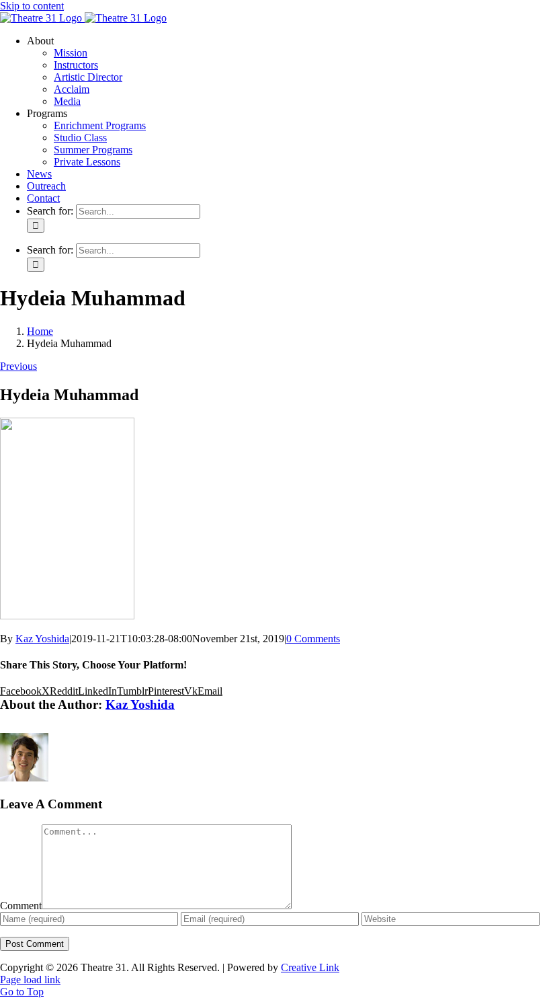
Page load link (30, 979)
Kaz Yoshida (42, 638)
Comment (21, 905)
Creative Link (310, 967)
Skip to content (32, 5)
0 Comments (313, 638)
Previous (18, 366)
